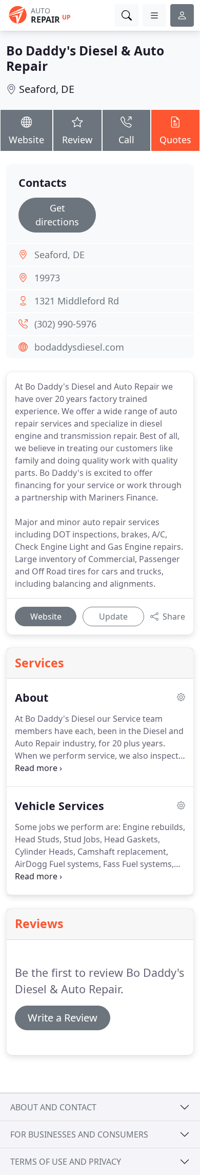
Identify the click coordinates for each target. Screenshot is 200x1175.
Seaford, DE (46, 89)
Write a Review (62, 1018)
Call (126, 139)
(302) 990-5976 (65, 324)
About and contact (53, 1107)
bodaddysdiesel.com (79, 347)
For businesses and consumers (79, 1134)
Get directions (57, 215)
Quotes (175, 139)
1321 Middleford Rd (76, 301)
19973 (47, 278)
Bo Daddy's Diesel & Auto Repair (85, 58)
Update (113, 616)
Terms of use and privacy (65, 1161)
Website (26, 139)
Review (77, 139)
